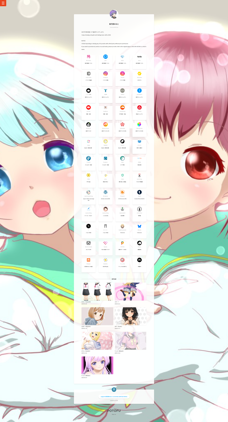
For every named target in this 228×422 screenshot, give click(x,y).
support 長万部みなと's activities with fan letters (114, 396)
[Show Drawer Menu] (3, 3)
